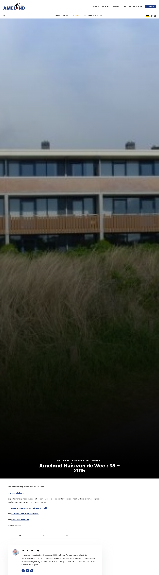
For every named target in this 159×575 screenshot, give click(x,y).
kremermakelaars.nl (16, 493)
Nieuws (65, 16)
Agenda (96, 6)
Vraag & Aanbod (119, 6)
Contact (150, 6)
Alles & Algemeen (78, 460)
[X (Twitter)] (155, 16)
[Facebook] (152, 16)
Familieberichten (135, 6)
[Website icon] (27, 570)
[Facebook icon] (23, 570)
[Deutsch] (147, 16)
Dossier (89, 460)
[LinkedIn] (90, 535)
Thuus (57, 16)
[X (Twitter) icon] (31, 570)
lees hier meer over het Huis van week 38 (29, 508)
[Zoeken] (4, 16)
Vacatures (106, 6)
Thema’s (76, 16)
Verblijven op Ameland (93, 16)
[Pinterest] (67, 535)
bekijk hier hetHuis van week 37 (25, 514)
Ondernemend (97, 460)
